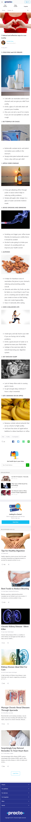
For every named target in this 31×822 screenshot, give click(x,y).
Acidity (8, 436)
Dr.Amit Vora (10, 41)
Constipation (15, 436)
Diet (3, 436)
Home (3, 10)
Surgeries (26, 6)
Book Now (15, 522)
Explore (9, 10)
